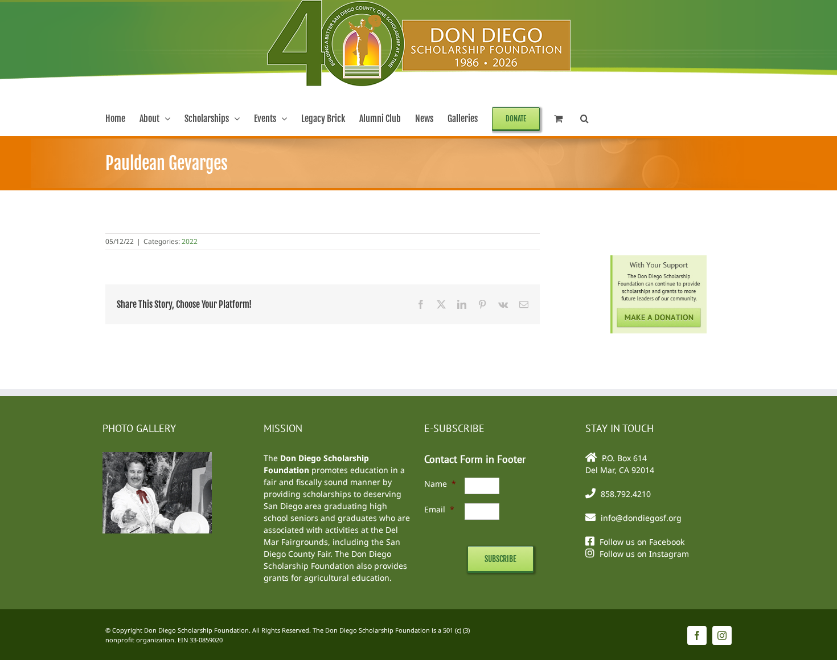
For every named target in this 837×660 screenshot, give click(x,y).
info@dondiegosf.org (641, 517)
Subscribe (500, 559)
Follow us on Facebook (642, 541)
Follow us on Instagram (644, 553)
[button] (584, 118)
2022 (190, 241)
